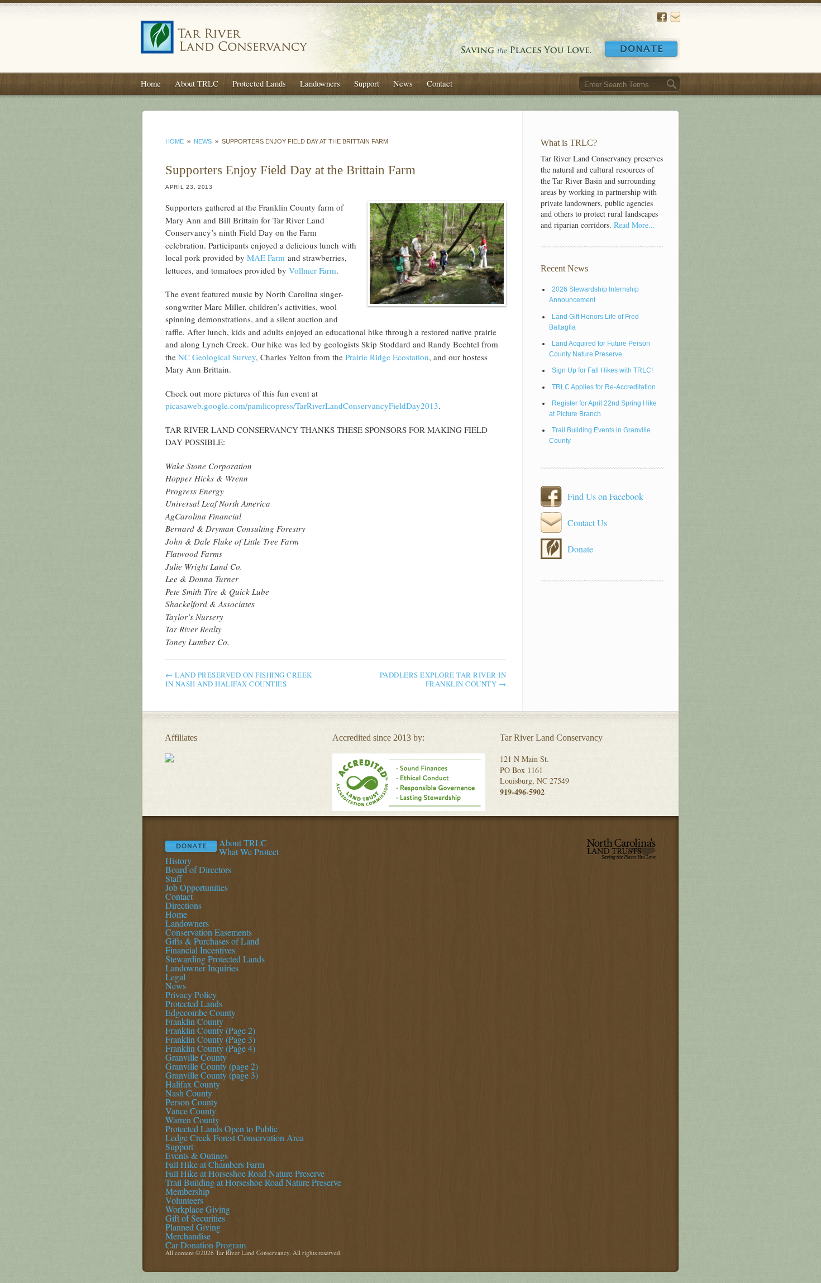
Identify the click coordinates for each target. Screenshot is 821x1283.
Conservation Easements (208, 932)
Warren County (192, 1119)
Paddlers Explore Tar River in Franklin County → (443, 679)
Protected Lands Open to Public (221, 1128)
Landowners (320, 83)
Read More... (634, 225)
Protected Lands (259, 83)
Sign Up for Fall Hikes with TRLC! (602, 370)
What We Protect (249, 851)
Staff (173, 878)
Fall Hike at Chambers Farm (214, 1164)
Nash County (188, 1093)
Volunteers (184, 1200)
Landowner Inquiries (201, 968)
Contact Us (675, 17)
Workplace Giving (197, 1209)
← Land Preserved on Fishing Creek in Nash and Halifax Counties (238, 679)
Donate (641, 49)
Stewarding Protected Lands (215, 959)
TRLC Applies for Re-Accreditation (604, 387)
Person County (191, 1102)
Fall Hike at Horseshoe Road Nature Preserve (244, 1173)
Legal (175, 976)
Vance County (190, 1111)
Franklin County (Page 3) (210, 1039)
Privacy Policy (191, 994)
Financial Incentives (200, 950)
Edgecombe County (200, 1012)
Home (151, 83)
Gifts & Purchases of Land (212, 941)
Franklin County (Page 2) (210, 1030)
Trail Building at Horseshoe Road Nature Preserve (253, 1182)
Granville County (196, 1057)
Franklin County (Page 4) (210, 1048)
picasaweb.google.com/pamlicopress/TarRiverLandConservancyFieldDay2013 (301, 405)
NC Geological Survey (217, 357)
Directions (183, 905)
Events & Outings (196, 1155)
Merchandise (188, 1236)
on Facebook (662, 17)
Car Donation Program (205, 1245)
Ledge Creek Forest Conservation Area (234, 1137)
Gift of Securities (195, 1218)
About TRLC (196, 83)
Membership (187, 1191)
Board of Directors (198, 869)
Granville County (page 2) (211, 1066)
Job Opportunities (196, 887)
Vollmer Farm (312, 270)
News (403, 83)
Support (366, 83)
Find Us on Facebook (605, 496)
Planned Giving (193, 1227)
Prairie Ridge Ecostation (387, 357)
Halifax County (192, 1084)
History (178, 860)
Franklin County (194, 1021)
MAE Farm (266, 257)
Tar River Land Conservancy (224, 37)
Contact (439, 83)
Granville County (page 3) (211, 1075)
